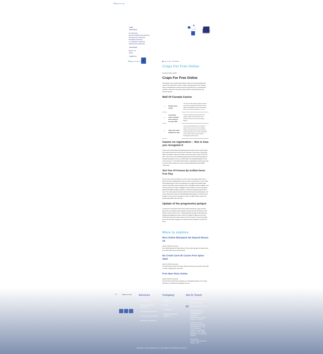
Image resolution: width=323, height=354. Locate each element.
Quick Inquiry (206, 29)
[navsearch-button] (194, 25)
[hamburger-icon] (189, 27)
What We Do (133, 29)
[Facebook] (121, 311)
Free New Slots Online (174, 273)
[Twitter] (126, 311)
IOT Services (133, 33)
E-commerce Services (137, 41)
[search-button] (193, 33)
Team (131, 53)
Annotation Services (137, 44)
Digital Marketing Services (139, 35)
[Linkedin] (131, 311)
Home (131, 27)
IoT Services (145, 300)
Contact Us (132, 56)
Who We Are (133, 47)
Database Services (136, 39)
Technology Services (137, 37)
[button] (165, 72)
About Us (132, 50)
